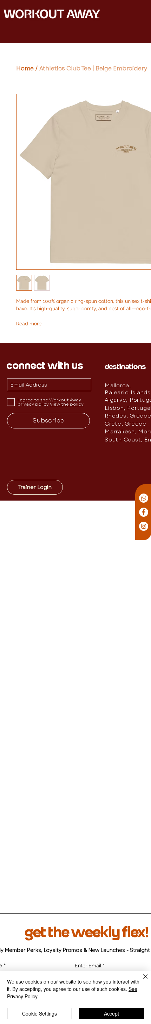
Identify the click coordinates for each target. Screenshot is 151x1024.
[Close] (141, 980)
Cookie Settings (39, 1013)
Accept (111, 1013)
